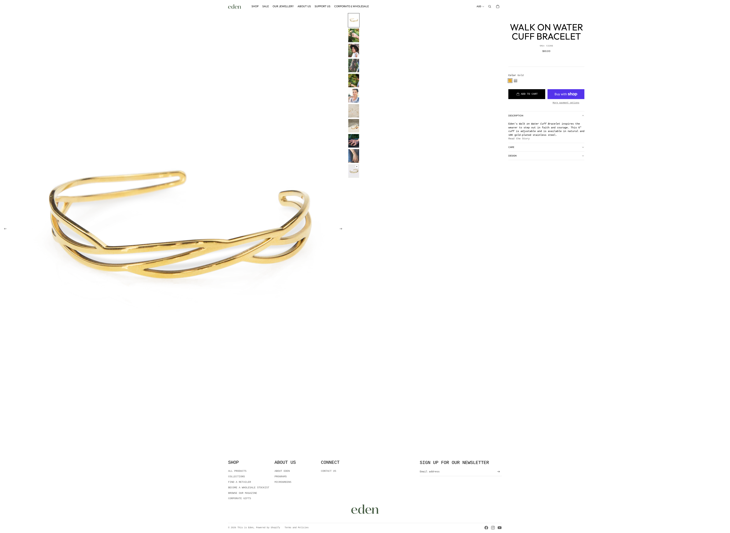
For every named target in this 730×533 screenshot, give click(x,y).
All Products (237, 471)
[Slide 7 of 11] (353, 111)
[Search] (490, 6)
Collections (236, 476)
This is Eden (245, 527)
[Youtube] (499, 527)
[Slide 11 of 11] (353, 171)
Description (515, 115)
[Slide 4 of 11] (353, 65)
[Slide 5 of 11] (353, 80)
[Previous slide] (4, 229)
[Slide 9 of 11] (353, 141)
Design (512, 155)
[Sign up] (498, 471)
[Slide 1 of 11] (353, 20)
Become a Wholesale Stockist (248, 487)
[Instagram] (493, 527)
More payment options (566, 103)
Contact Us (328, 471)
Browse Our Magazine (242, 493)
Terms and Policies (297, 527)
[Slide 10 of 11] (353, 156)
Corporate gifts (239, 498)
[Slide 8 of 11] (353, 126)
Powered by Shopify (268, 527)
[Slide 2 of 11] (353, 35)
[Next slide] (342, 229)
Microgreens (283, 482)
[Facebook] (486, 527)
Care (511, 147)
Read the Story (519, 138)
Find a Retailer (239, 482)
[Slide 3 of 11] (353, 50)
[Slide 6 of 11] (353, 95)
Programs (281, 476)
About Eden (282, 471)
